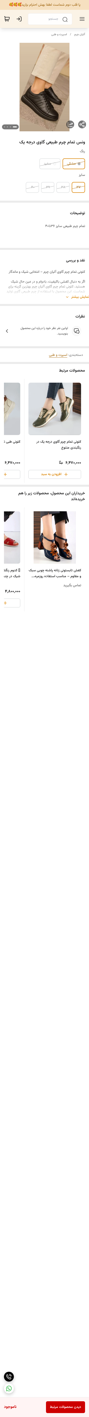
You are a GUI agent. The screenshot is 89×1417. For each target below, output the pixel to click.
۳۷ (78, 187)
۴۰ (33, 187)
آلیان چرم (79, 34)
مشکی (71, 163)
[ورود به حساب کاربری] (20, 19)
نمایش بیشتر (80, 297)
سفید (47, 163)
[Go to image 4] (4, 126)
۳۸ (63, 187)
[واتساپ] (9, 1388)
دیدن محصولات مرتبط (65, 1407)
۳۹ (48, 187)
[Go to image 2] (10, 126)
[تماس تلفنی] (9, 1377)
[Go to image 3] (7, 126)
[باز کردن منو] (81, 19)
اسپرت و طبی (59, 34)
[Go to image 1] (15, 126)
